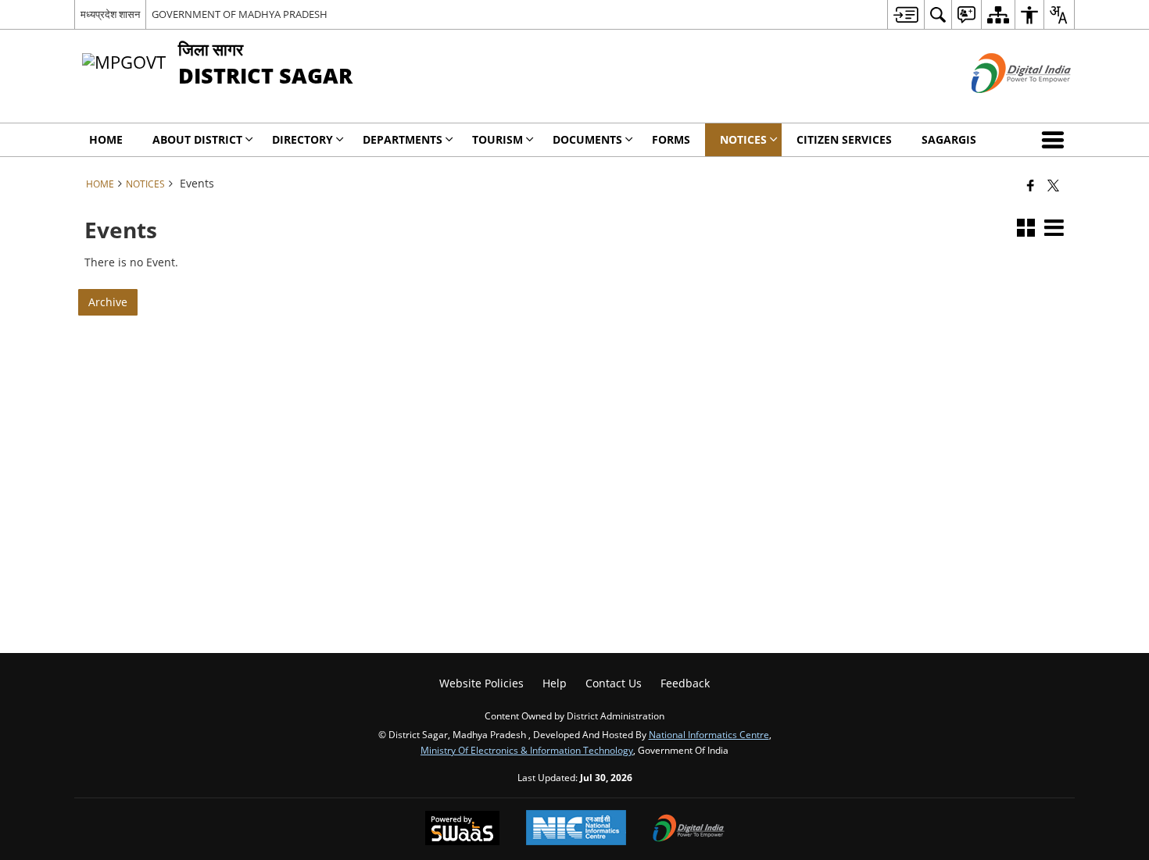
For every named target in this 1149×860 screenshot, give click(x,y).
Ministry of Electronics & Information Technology (527, 750)
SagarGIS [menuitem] (949, 139)
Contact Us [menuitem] (613, 683)
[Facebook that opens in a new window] (1030, 185)
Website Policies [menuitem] (481, 683)
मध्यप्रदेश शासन (110, 14)
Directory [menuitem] (302, 139)
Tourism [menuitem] (497, 139)
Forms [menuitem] (671, 139)
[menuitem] (905, 14)
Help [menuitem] (554, 683)
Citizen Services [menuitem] (844, 139)
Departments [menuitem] (402, 139)
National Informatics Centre (709, 734)
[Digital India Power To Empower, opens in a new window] (688, 829)
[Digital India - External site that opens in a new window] (1002, 105)
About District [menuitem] (197, 139)
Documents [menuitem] (587, 139)
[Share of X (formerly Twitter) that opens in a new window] (1053, 185)
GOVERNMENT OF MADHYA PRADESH (240, 14)
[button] (1056, 139)
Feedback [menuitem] (685, 683)
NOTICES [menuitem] (743, 139)
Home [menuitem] (106, 139)
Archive (107, 301)
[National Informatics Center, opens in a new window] (576, 829)
